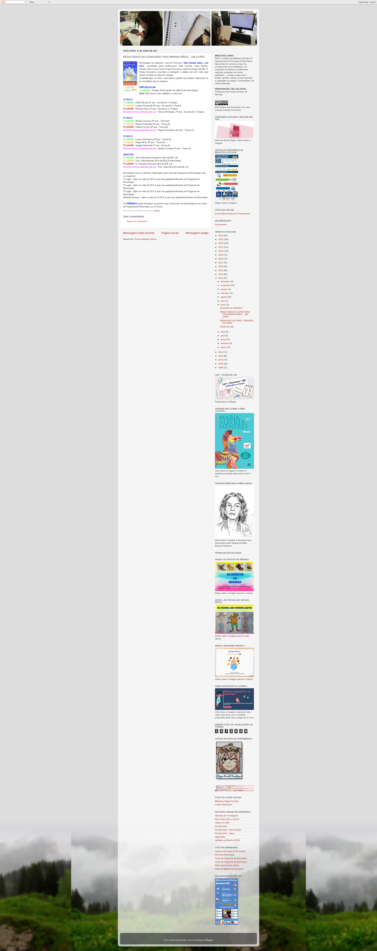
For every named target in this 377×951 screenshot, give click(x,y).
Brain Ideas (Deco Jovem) (227, 819)
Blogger (209, 940)
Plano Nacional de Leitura (227, 865)
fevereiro (225, 343)
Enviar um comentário (137, 221)
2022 (221, 243)
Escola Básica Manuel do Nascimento (232, 214)
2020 (221, 251)
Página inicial (170, 232)
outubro (224, 289)
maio (223, 332)
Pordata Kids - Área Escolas (228, 830)
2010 (221, 360)
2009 (221, 364)
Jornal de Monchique (225, 855)
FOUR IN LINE (227, 327)
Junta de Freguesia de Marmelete (231, 858)
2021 (221, 247)
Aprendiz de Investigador (226, 816)
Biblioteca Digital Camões (227, 801)
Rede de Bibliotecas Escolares (229, 869)
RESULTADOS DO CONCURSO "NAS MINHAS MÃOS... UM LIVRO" (235, 314)
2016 (221, 266)
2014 (221, 274)
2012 (221, 352)
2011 (220, 356)
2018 (221, 259)
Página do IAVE (222, 823)
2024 (221, 235)
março (224, 339)
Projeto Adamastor (223, 805)
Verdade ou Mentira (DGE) (227, 840)
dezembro (226, 281)
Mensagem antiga (197, 232)
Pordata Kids (221, 826)
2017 (221, 263)
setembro (225, 293)
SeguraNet (220, 837)
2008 (221, 368)
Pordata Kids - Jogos (224, 833)
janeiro (224, 347)
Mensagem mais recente (138, 232)
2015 (221, 270)
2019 (221, 255)
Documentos (221, 224)
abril (223, 336)
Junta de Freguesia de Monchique (231, 862)
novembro (226, 285)
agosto (224, 297)
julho (223, 301)
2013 (221, 278)
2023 (221, 239)
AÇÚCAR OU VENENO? (231, 308)
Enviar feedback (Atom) (146, 239)
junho (223, 305)
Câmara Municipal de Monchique (230, 851)
